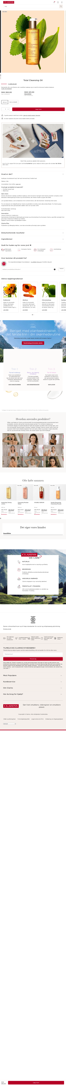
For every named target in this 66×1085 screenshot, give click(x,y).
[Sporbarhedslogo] (3, 263)
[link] (27, 94)
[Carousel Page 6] (0, 78)
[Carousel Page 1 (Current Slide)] (32, 314)
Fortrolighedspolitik (23, 1015)
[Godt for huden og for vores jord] (30, 245)
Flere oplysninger (6, 88)
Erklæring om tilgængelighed (54, 1015)
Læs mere (5, 310)
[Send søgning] (61, 6)
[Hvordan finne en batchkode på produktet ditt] (55, 269)
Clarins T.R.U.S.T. (36, 262)
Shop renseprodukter (33, 384)
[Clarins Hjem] (8, 2)
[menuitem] (54, 2)
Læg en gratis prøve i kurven (31, 115)
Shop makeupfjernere (15, 384)
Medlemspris (27, 94)
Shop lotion (51, 384)
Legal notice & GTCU (37, 1015)
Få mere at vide (7, 925)
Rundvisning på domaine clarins (33, 343)
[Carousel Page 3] (0, 76)
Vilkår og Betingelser (9, 1015)
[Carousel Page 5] (0, 77)
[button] (33, 174)
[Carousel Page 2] (0, 75)
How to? (18, 184)
